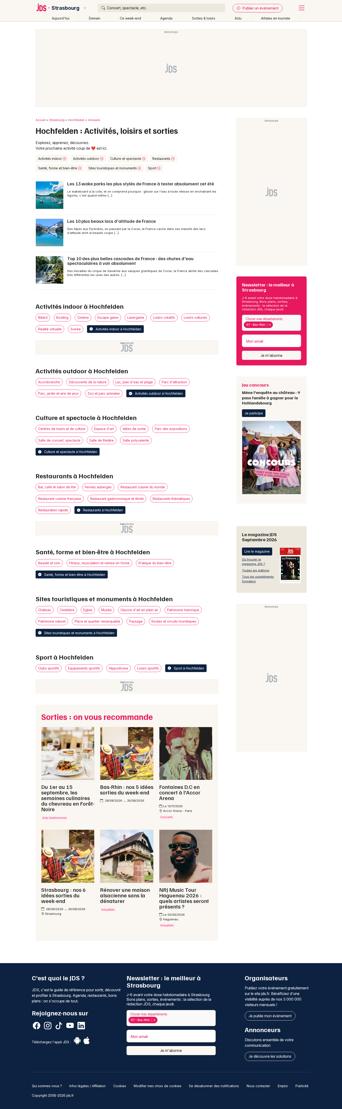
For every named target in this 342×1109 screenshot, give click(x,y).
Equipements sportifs (84, 668)
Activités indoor (50, 159)
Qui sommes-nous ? (47, 1086)
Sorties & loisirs (203, 18)
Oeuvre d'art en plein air (139, 610)
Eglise (87, 610)
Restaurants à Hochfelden (102, 510)
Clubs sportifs (48, 668)
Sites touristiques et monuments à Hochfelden (78, 633)
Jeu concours (271, 393)
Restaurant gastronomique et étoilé (117, 499)
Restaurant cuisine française (59, 499)
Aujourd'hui (60, 18)
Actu (238, 18)
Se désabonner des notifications (214, 1086)
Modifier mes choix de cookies (157, 1086)
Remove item (269, 324)
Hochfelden (76, 120)
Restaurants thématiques (171, 499)
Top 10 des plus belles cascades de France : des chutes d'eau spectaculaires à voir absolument (130, 260)
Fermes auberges (98, 487)
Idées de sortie (134, 429)
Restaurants (161, 159)
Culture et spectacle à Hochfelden (70, 452)
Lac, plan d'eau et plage (134, 382)
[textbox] (275, 324)
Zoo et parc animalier (103, 393)
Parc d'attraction (174, 382)
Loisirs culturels (195, 317)
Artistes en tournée (275, 18)
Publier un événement (259, 8)
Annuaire (94, 120)
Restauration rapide (53, 510)
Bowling (62, 317)
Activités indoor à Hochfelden (118, 329)
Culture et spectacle (126, 159)
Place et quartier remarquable (97, 621)
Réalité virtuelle (50, 329)
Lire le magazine (257, 551)
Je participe (254, 413)
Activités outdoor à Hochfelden (158, 393)
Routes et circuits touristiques (173, 621)
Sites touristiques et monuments (113, 168)
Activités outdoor (86, 159)
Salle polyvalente (136, 440)
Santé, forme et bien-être (58, 168)
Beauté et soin (49, 563)
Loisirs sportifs (148, 668)
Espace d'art (104, 429)
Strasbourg (65, 7)
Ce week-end (130, 18)
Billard (42, 317)
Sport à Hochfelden (188, 668)
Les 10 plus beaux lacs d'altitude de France (111, 221)
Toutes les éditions (255, 570)
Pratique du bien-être (154, 563)
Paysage (136, 621)
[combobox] (271, 323)
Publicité (301, 1086)
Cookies (119, 1086)
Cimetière (67, 610)
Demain (94, 18)
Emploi (283, 1086)
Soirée (75, 329)
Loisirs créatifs (164, 317)
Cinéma (83, 317)
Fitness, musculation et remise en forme (99, 563)
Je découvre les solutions (270, 1056)
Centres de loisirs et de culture (61, 429)
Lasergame (135, 317)
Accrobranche (49, 382)
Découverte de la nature (88, 382)
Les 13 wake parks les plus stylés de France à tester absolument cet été (140, 183)
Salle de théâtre (101, 440)
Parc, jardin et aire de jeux (58, 393)
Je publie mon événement (270, 1016)
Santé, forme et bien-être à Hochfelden (74, 575)
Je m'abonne (271, 355)
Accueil (41, 120)
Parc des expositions (171, 429)
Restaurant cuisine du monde (143, 487)
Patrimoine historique (183, 610)
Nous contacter (258, 1086)
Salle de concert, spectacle (59, 440)
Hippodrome (118, 668)
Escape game (107, 317)
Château (44, 610)
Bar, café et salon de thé (57, 487)
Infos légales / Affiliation (87, 1086)
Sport (152, 168)
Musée (106, 610)
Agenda (166, 18)
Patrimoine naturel (52, 621)
